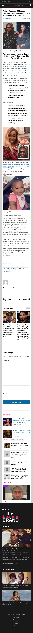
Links (16, 630)
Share (7, 271)
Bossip (13, 76)
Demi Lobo (8, 18)
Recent (13, 439)
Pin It (26, 268)
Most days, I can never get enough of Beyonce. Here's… (19, 454)
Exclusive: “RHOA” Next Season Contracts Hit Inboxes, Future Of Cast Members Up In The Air (21, 432)
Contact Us (16, 621)
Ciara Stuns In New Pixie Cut (9, 563)
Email (4, 387)
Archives (16, 626)
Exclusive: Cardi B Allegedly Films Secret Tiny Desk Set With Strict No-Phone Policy (21, 420)
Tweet (7, 268)
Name (4, 381)
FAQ (16, 624)
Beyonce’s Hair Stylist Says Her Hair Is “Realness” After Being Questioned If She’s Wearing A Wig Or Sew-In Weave (16, 559)
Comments (20, 439)
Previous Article (8, 300)
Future (14, 264)
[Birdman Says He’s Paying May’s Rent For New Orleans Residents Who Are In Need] (16, 538)
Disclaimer (16, 617)
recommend (20, 264)
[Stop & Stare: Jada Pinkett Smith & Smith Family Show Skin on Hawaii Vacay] (16, 595)
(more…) (20, 446)
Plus (20, 268)
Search (16, 628)
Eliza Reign (9, 264)
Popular (6, 439)
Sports (5, 486)
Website (5, 394)
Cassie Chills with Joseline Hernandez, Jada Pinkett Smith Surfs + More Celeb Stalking (15, 586)
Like (13, 268)
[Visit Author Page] (5, 282)
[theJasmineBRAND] (16, 5)
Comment (6, 360)
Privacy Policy (16, 619)
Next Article (23, 299)
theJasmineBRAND (20, 614)
